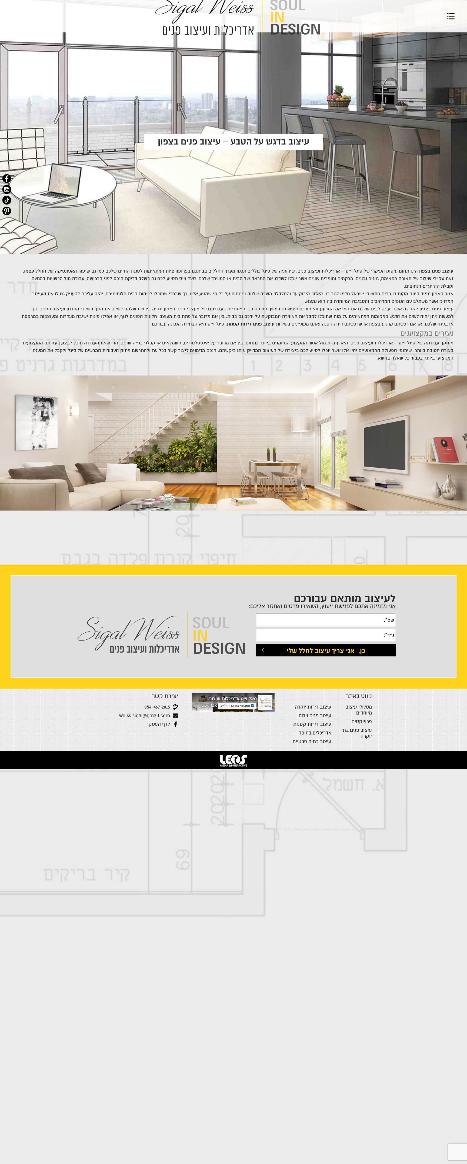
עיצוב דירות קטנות (312, 724)
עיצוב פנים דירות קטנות (251, 324)
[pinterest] (7, 211)
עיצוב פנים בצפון (436, 271)
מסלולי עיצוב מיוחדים (359, 710)
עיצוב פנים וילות (314, 716)
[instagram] (7, 189)
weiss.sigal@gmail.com (144, 716)
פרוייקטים (362, 721)
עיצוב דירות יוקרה (313, 707)
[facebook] (7, 179)
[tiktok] (7, 200)
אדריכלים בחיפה (314, 733)
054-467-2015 (157, 707)
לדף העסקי (158, 724)
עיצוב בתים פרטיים (312, 741)
